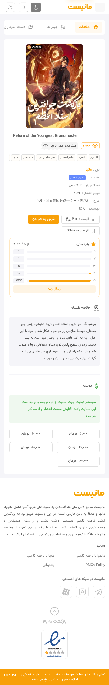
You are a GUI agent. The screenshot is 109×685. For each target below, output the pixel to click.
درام (15, 157)
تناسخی (28, 157)
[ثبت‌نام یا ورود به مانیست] (10, 7)
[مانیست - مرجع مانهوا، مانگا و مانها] (77, 7)
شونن (82, 157)
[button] (59, 146)
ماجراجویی (67, 157)
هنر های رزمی (46, 157)
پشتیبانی (48, 565)
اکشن (94, 157)
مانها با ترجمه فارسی (40, 555)
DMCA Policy (95, 565)
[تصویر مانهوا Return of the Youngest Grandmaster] (54, 86)
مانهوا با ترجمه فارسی (90, 555)
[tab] (88, 27)
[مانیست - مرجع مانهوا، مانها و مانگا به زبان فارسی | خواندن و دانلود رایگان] (89, 493)
